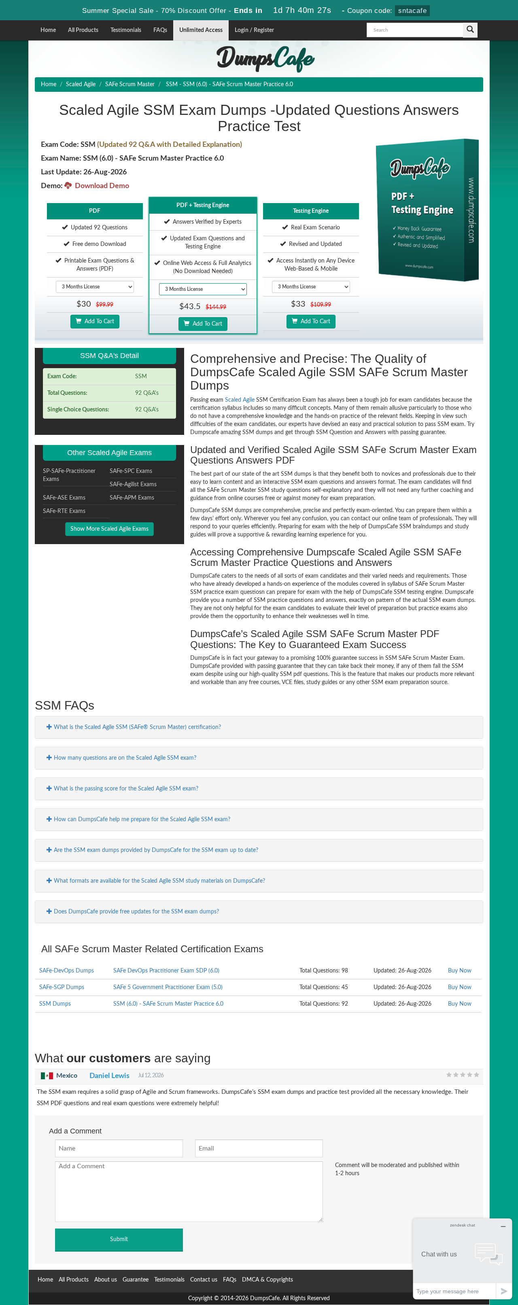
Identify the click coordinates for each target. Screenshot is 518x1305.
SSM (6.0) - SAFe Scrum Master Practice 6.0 (168, 1004)
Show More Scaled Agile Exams (109, 529)
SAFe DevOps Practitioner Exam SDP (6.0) (166, 971)
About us (105, 1280)
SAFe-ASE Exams (64, 498)
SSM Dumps (55, 1004)
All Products (83, 30)
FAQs (160, 30)
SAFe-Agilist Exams (133, 484)
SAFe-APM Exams (132, 498)
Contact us (203, 1280)
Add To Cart (97, 321)
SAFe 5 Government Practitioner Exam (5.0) (168, 987)
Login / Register (254, 30)
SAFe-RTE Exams (64, 511)
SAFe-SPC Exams (131, 471)
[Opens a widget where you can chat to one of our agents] (462, 1258)
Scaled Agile (81, 84)
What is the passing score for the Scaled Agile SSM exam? (125, 789)
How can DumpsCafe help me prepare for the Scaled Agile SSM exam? (141, 819)
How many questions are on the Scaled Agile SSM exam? (124, 758)
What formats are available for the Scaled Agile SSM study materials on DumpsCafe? (158, 881)
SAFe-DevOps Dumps (66, 971)
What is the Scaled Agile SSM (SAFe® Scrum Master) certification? (136, 727)
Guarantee (136, 1280)
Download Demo (100, 186)
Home (48, 30)
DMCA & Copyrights (267, 1280)
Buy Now (459, 971)
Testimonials (125, 30)
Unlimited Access (201, 30)
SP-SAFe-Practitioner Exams (69, 475)
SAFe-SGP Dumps (61, 987)
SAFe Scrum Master (130, 84)
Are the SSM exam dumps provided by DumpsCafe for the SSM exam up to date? (155, 850)
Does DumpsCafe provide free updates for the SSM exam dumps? (135, 912)
